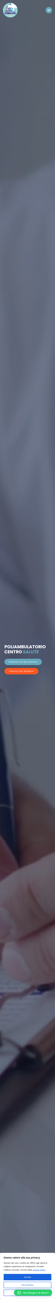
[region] (27, 1276)
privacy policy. (39, 1270)
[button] (33, 1293)
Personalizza (27, 1285)
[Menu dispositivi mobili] (49, 10)
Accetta (27, 1277)
